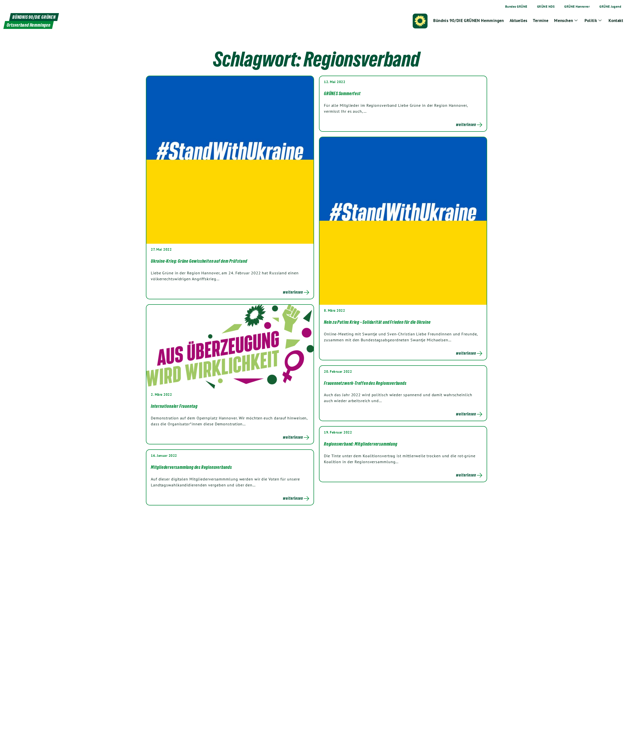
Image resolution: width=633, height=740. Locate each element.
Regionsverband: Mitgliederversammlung (360, 444)
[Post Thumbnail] (230, 160)
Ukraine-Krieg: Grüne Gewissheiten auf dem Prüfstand (199, 261)
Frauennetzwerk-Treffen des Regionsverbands (365, 383)
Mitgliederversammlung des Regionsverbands (191, 467)
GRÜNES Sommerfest (342, 93)
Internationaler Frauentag (174, 406)
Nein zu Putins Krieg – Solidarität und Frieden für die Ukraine (377, 322)
